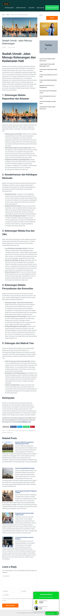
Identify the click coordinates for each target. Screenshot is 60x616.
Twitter (20, 426)
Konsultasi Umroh (52, 7)
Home (3, 14)
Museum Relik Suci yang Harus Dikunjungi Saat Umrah (24, 442)
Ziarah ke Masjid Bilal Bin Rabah (24, 468)
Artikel (8, 14)
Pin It (33, 426)
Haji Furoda (40, 7)
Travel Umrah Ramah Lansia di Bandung (24, 538)
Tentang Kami (9, 7)
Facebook (14, 426)
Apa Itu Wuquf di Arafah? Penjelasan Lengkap (26, 491)
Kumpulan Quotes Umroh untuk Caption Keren (24, 513)
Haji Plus (31, 7)
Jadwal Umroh (20, 7)
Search (41, 15)
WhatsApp (27, 426)
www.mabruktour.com (24, 422)
